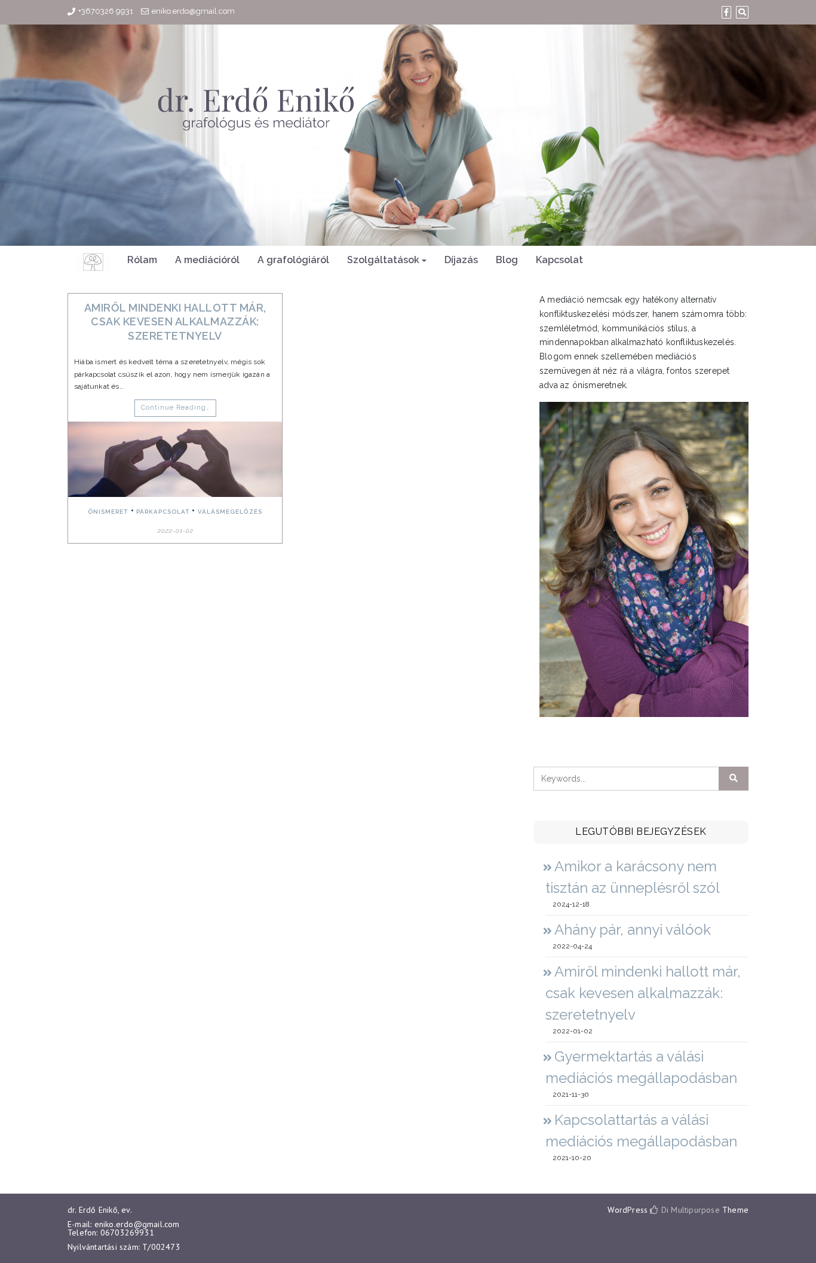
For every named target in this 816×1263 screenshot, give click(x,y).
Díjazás (461, 260)
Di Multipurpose (689, 1209)
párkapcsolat (162, 511)
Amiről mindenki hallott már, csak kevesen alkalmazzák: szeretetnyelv (175, 321)
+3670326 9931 (105, 11)
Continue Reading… (175, 407)
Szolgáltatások (383, 260)
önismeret (108, 511)
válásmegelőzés (230, 511)
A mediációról (207, 260)
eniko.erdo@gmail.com (193, 11)
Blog (507, 260)
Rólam (142, 260)
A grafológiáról (293, 260)
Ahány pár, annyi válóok (632, 929)
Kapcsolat (559, 260)
